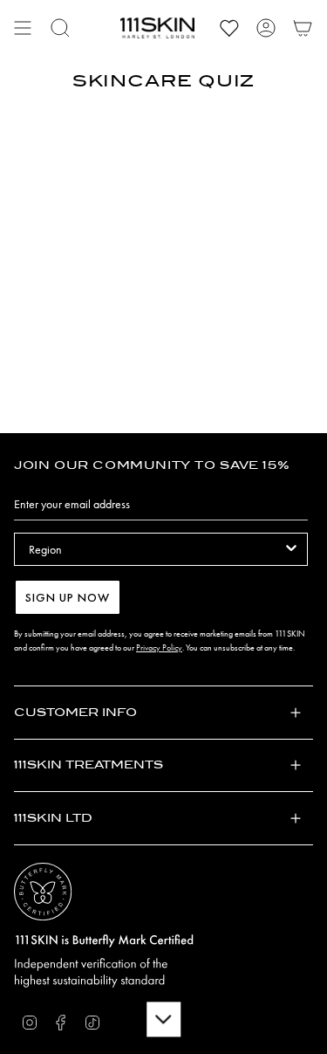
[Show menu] (22, 28)
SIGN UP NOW (67, 597)
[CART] (302, 28)
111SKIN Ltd (53, 817)
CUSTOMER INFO (75, 712)
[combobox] (156, 549)
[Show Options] (291, 549)
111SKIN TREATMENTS (88, 764)
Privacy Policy (159, 647)
